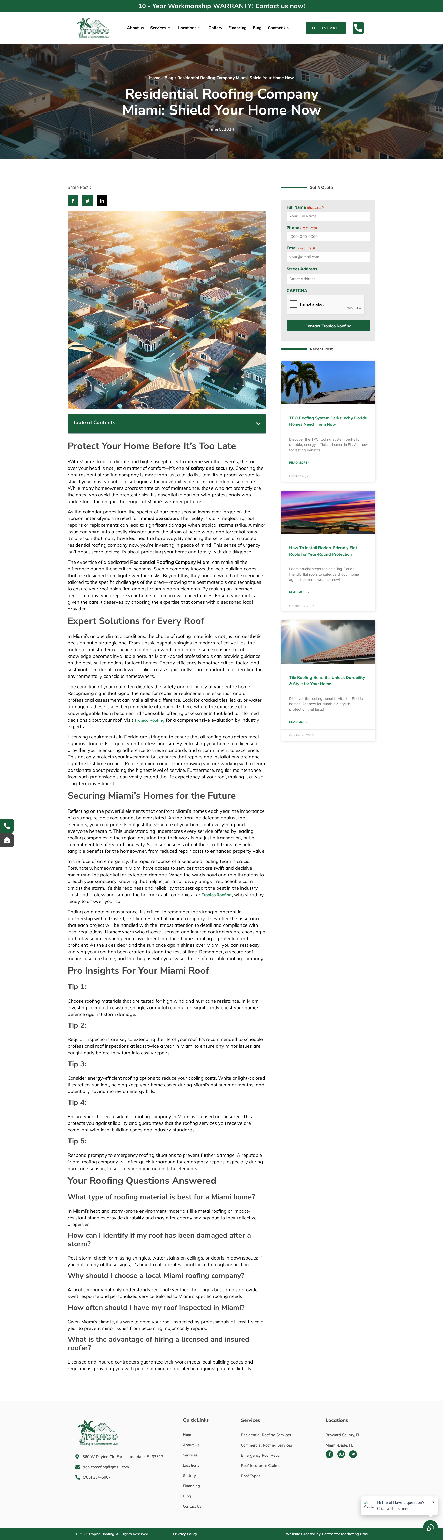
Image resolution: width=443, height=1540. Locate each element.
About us (135, 28)
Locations (187, 28)
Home (154, 77)
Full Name (305, 207)
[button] (258, 423)
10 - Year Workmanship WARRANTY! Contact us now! (221, 6)
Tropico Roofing (149, 720)
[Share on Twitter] (87, 200)
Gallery (215, 28)
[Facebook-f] (329, 1454)
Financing (237, 28)
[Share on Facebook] (73, 200)
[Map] (341, 1454)
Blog (257, 28)
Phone (302, 228)
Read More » (299, 462)
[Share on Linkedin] (102, 200)
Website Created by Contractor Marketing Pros (327, 1534)
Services (158, 28)
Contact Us (278, 28)
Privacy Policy (185, 1534)
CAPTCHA (297, 290)
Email (301, 248)
